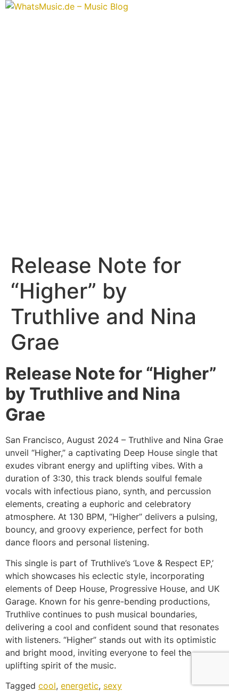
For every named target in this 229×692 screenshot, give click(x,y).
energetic (80, 685)
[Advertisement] (114, 132)
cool (47, 685)
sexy (112, 685)
